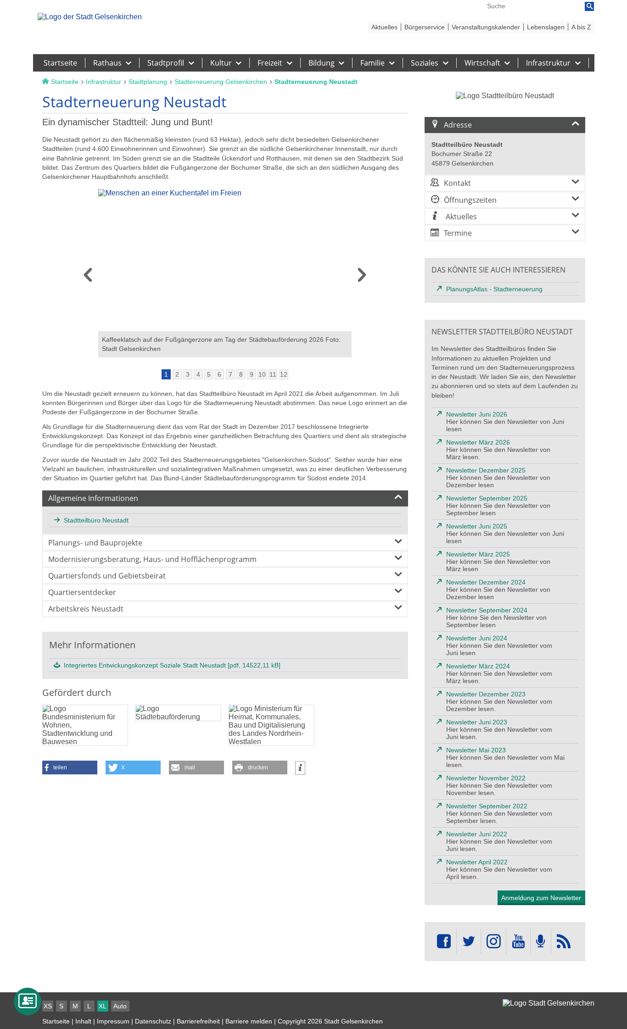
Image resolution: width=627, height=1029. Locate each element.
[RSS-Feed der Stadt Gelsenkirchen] (563, 941)
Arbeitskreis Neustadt (85, 609)
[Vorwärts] (362, 278)
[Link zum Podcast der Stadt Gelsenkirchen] (541, 941)
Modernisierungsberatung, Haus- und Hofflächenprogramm (152, 559)
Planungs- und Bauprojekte (95, 543)
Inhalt (83, 1021)
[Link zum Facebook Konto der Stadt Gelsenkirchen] (443, 941)
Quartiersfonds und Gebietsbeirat (107, 576)
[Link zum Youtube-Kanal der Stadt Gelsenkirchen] (518, 941)
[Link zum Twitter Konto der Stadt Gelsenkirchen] (469, 941)
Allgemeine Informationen (93, 498)
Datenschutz (153, 1021)
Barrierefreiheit (198, 1021)
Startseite (56, 1021)
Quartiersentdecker (82, 592)
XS (48, 1006)
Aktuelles (460, 216)
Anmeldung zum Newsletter (541, 897)
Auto (120, 1006)
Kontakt (457, 183)
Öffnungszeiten (470, 200)
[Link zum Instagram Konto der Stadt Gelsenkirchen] (493, 941)
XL (102, 1006)
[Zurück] (88, 278)
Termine (458, 233)
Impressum (113, 1021)
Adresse (458, 125)
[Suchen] (589, 6)
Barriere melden (248, 1021)
